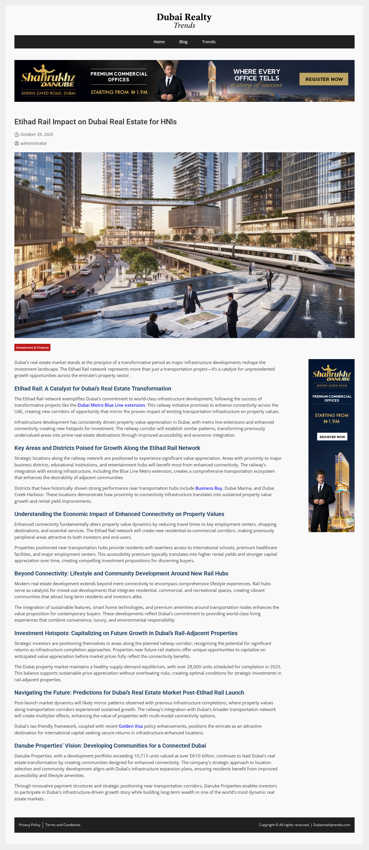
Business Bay (208, 488)
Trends (209, 41)
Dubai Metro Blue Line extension (111, 405)
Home (159, 41)
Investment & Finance (32, 347)
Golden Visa (131, 726)
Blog (183, 41)
